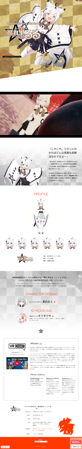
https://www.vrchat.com (17, 354)
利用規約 (40, 440)
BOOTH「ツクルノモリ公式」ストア (41, 428)
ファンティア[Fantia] (38, 430)
